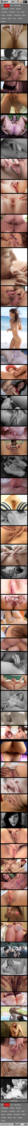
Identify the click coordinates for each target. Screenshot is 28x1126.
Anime (3, 15)
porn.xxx (9, 2)
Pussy (7, 5)
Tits (2, 5)
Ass (11, 5)
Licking (20, 18)
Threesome (17, 15)
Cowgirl (12, 9)
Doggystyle (4, 9)
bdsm (24, 15)
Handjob (9, 15)
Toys (14, 18)
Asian (22, 12)
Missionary (17, 5)
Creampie (4, 12)
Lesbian (3, 18)
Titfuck (3, 21)
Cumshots (12, 12)
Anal (18, 12)
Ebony (10, 18)
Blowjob (18, 9)
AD (11, 1124)
